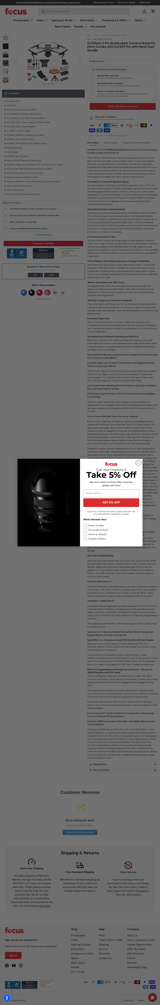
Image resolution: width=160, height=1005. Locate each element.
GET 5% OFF (111, 502)
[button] (7, 998)
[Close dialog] (138, 462)
